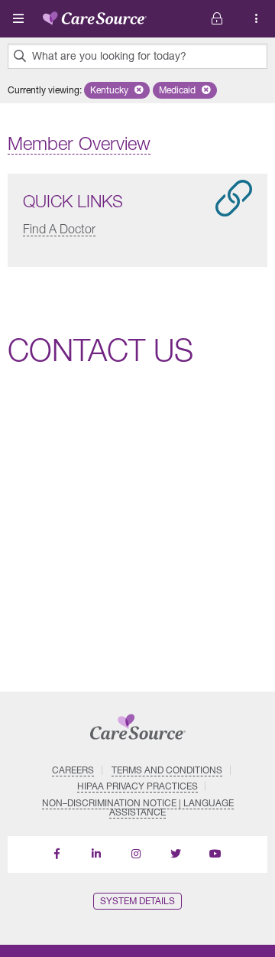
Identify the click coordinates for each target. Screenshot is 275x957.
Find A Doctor (59, 229)
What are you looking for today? (109, 55)
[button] (117, 90)
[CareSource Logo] (95, 15)
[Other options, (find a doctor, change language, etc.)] (217, 18)
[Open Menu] (18, 18)
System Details (137, 901)
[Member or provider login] (256, 18)
